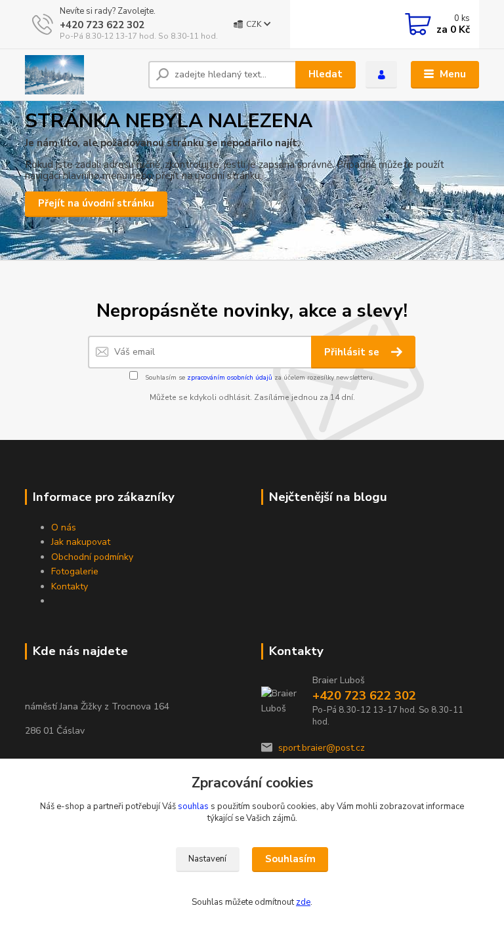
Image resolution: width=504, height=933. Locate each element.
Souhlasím (290, 858)
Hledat (325, 74)
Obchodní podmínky (92, 557)
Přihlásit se (353, 352)
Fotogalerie (74, 571)
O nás (63, 527)
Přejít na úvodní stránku (96, 203)
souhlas (193, 806)
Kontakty (69, 586)
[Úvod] (81, 74)
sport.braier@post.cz (321, 748)
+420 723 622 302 (102, 24)
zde (303, 902)
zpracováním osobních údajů (229, 377)
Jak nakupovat (80, 542)
